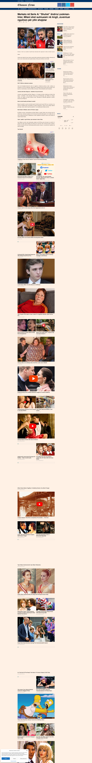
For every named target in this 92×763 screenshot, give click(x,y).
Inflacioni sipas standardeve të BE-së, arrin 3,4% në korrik (68, 48)
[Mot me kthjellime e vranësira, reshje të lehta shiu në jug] (60, 108)
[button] (26, 750)
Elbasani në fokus (32, 8)
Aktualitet (40, 8)
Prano (6, 758)
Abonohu (72, 3)
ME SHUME (66, 8)
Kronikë (57, 8)
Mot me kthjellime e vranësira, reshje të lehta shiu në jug (68, 107)
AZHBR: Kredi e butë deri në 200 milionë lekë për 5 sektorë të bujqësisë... (68, 35)
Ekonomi (51, 8)
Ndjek (64, 3)
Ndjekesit (67, 3)
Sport (61, 8)
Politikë (46, 8)
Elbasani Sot (24, 8)
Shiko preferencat (23, 758)
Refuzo (14, 758)
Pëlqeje (59, 3)
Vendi (59, 68)
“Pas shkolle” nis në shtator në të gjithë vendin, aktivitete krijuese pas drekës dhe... (68, 100)
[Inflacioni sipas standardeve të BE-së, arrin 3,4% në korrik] (60, 48)
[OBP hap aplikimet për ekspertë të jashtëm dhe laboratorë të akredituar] (60, 42)
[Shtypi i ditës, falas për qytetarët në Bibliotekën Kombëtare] (60, 95)
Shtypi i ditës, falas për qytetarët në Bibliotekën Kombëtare (67, 94)
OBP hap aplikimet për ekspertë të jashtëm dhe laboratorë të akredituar (67, 41)
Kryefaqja (19, 11)
